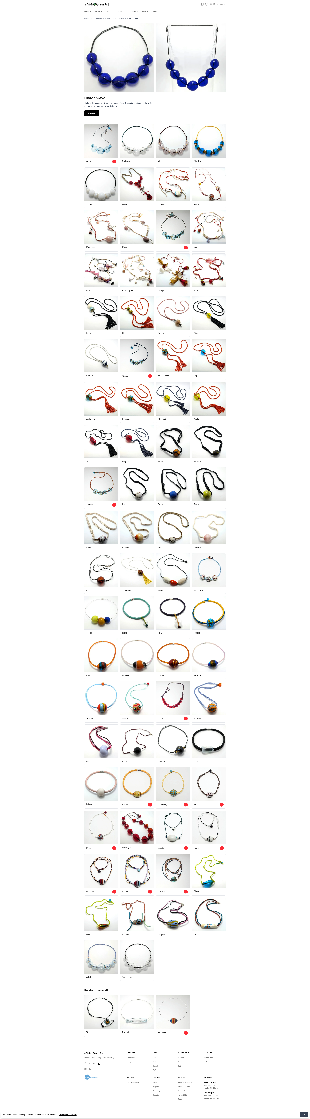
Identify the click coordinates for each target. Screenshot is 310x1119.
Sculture (156, 1062)
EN (89, 1063)
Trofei (155, 1070)
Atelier (86, 11)
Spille (180, 1066)
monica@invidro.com (212, 1088)
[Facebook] (202, 4)
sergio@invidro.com (211, 1098)
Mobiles (133, 11)
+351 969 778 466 (211, 1095)
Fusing (108, 11)
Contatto (91, 113)
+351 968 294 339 (211, 1085)
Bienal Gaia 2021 (184, 1091)
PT (94, 1063)
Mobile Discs (209, 1058)
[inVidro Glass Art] (96, 4)
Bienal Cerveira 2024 (186, 1083)
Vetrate (97, 11)
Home (86, 19)
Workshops (157, 1091)
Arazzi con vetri (133, 1083)
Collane (108, 19)
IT (99, 1063)
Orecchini (182, 1062)
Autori (155, 1083)
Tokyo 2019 (182, 1095)
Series (155, 1058)
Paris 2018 (182, 1099)
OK (303, 1115)
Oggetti (155, 1066)
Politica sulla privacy (68, 1115)
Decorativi (131, 1058)
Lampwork (120, 11)
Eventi (154, 11)
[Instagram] (206, 4)
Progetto (156, 1087)
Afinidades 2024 (184, 1087)
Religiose (130, 1062)
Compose (119, 19)
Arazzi (144, 11)
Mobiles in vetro (210, 1062)
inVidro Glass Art (93, 1053)
